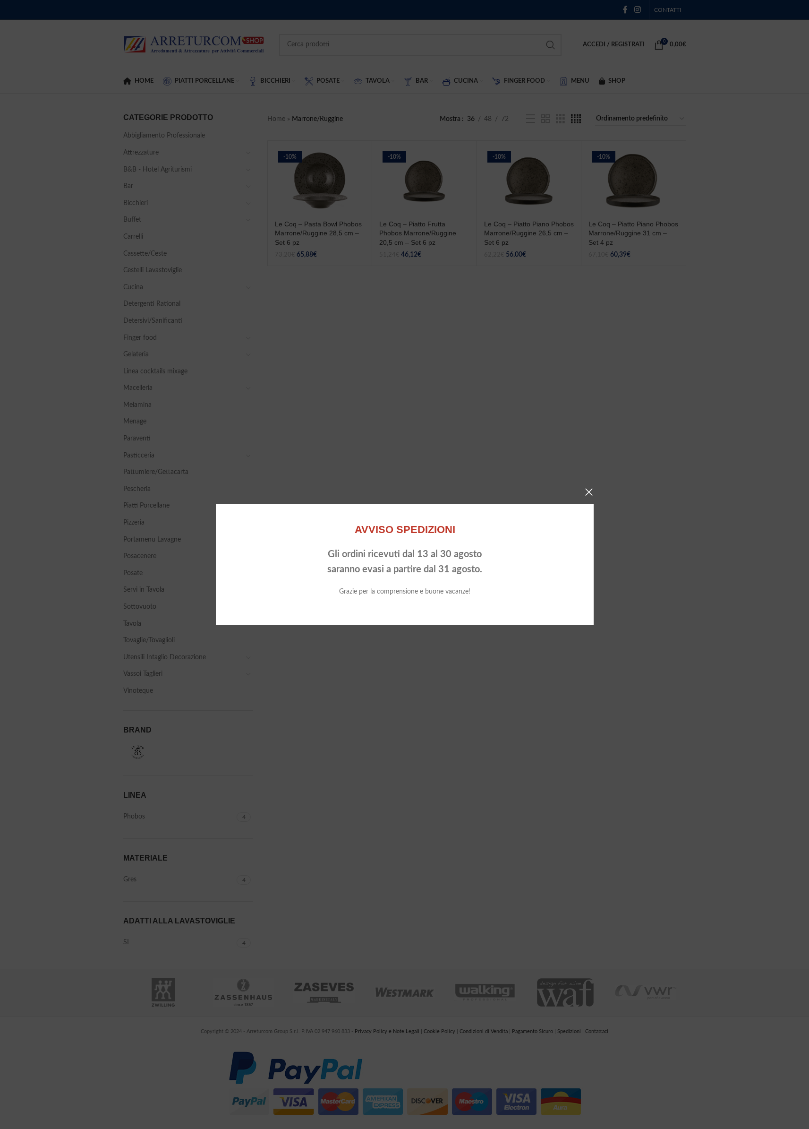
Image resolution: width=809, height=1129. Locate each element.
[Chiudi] (589, 492)
